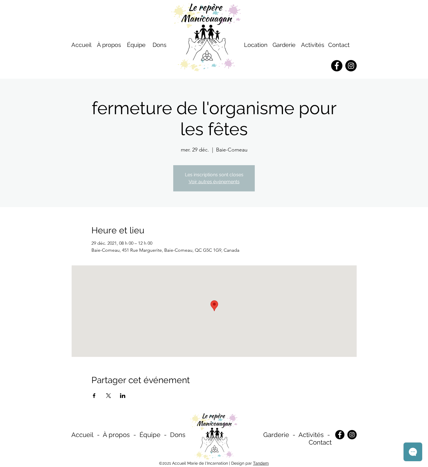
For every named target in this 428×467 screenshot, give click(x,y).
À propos (116, 434)
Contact (339, 44)
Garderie (276, 434)
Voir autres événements (214, 181)
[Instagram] (352, 434)
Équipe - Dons (162, 434)
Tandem (261, 463)
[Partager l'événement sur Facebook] (94, 395)
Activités (312, 44)
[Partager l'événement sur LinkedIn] (122, 395)
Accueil (82, 434)
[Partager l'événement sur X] (108, 395)
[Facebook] (339, 434)
